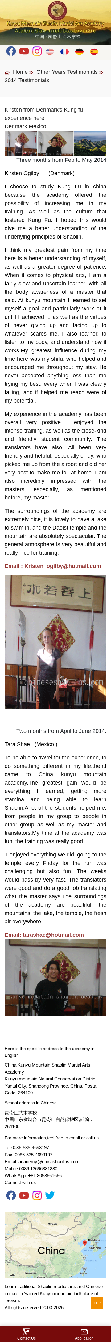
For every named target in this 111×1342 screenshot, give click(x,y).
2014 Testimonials (27, 80)
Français (65, 51)
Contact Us (26, 1338)
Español (94, 51)
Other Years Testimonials (67, 72)
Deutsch (80, 51)
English (50, 51)
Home (19, 72)
